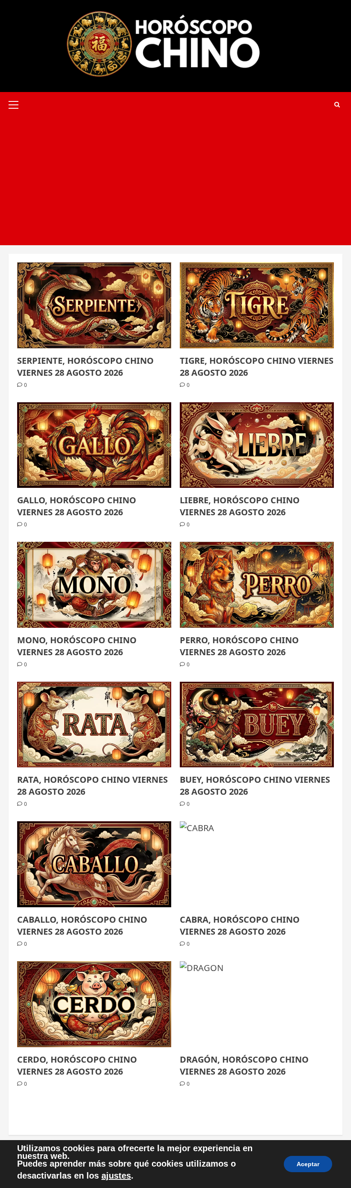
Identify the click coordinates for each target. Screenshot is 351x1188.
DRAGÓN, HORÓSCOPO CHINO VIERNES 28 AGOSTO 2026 (244, 1065)
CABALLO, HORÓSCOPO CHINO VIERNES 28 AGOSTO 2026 (82, 925)
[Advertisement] (175, 181)
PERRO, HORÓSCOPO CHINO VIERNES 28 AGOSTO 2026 (239, 646)
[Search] (337, 104)
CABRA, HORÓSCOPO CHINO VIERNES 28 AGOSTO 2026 (240, 925)
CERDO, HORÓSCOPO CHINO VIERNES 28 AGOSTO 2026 (77, 1065)
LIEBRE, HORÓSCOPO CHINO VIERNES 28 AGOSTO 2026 (240, 506)
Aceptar (308, 1164)
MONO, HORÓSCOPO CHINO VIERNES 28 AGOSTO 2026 (77, 646)
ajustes (116, 1175)
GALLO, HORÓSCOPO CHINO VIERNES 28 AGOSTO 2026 (76, 506)
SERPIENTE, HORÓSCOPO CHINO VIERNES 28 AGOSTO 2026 (85, 366)
